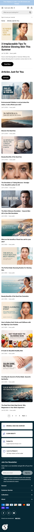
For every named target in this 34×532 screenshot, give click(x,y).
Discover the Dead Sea (8, 131)
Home (3, 21)
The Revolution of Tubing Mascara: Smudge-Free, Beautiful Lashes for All (15, 184)
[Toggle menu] (2, 8)
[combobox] (17, 12)
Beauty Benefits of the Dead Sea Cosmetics (15, 296)
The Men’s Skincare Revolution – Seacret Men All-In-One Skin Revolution (15, 212)
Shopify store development (7, 518)
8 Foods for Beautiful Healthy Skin (12, 351)
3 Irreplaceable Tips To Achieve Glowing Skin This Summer (15, 47)
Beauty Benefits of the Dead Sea (11, 157)
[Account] (32, 8)
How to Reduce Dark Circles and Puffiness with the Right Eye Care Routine (16, 323)
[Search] (30, 12)
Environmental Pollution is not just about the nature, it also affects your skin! (15, 103)
